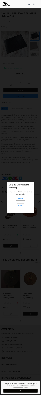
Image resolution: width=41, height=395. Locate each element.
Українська (20, 198)
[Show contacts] (33, 4)
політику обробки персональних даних (24, 386)
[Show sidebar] (38, 4)
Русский (20, 205)
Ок (20, 391)
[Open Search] (29, 4)
